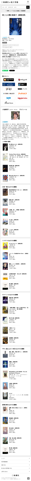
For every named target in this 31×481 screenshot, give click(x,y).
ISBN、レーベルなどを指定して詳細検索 (16, 10)
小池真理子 (4, 37)
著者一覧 (3, 465)
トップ (2, 458)
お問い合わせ (4, 471)
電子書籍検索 (4, 461)
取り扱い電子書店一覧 (6, 468)
